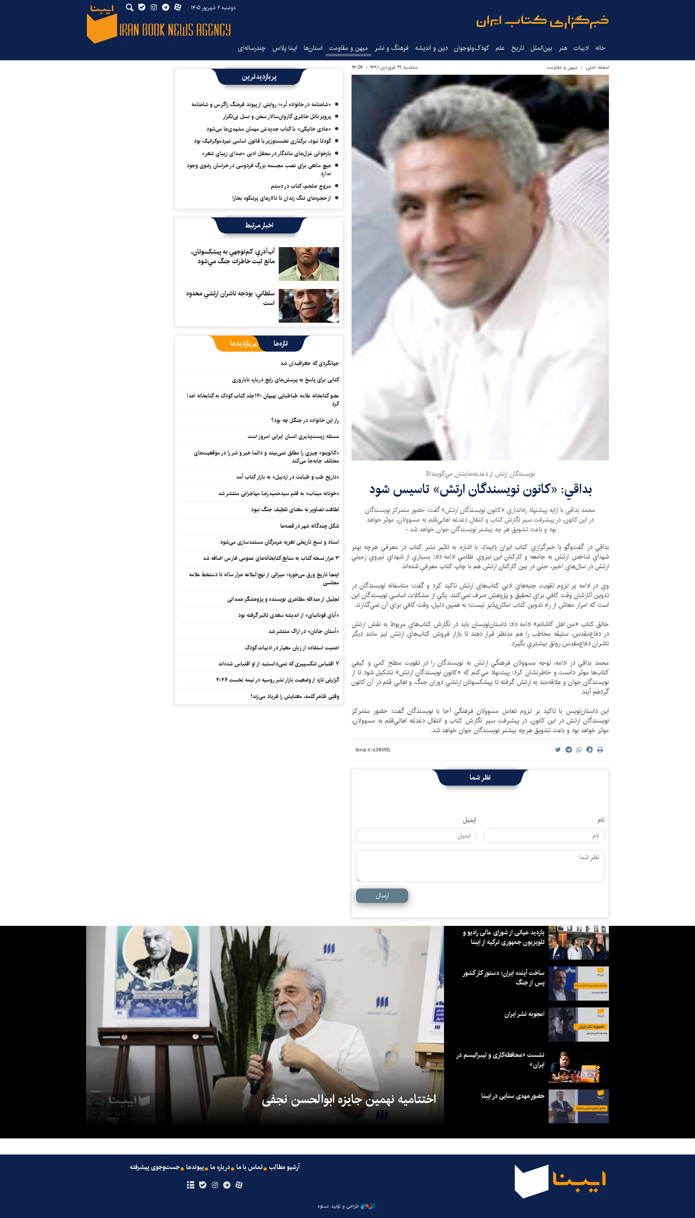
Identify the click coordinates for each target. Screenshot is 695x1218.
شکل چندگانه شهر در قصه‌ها (309, 526)
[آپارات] (239, 1185)
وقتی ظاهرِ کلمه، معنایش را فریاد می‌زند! (295, 696)
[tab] (280, 344)
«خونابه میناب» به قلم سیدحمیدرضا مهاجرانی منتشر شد (278, 493)
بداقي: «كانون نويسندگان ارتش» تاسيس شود (480, 489)
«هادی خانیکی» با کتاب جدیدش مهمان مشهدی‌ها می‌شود (268, 129)
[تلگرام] (227, 1185)
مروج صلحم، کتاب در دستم (301, 186)
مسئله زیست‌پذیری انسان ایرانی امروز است (293, 436)
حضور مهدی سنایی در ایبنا (513, 1096)
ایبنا (542, 22)
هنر (563, 48)
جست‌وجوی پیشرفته (155, 1167)
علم (500, 48)
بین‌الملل (541, 48)
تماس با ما (249, 1167)
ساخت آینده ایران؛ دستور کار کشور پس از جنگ (504, 978)
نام (601, 820)
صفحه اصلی (597, 67)
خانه (600, 48)
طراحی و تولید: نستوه (338, 1206)
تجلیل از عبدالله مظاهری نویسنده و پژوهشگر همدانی (283, 599)
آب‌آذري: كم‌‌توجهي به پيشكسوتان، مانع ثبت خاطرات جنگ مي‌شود (233, 256)
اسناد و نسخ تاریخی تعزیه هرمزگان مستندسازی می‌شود (279, 542)
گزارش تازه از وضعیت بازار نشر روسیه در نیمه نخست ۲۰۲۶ (277, 680)
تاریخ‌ (517, 48)
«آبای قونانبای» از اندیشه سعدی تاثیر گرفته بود (288, 615)
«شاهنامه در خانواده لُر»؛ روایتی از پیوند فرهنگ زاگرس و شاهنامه (261, 104)
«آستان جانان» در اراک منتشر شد (303, 631)
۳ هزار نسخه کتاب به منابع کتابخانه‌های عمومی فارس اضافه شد (271, 558)
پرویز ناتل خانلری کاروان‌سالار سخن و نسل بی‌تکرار (277, 116)
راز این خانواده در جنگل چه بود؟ (305, 420)
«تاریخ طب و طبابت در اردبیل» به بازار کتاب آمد (287, 477)
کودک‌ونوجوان (471, 48)
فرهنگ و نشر (391, 48)
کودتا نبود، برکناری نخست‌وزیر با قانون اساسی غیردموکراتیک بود (262, 141)
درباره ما (220, 1167)
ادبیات (581, 48)
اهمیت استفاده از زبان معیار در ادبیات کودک (292, 647)
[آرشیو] (190, 1185)
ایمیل (469, 820)
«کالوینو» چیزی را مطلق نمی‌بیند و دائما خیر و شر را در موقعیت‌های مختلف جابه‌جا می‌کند (266, 456)
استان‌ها (313, 48)
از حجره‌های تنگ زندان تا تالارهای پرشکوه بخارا (281, 198)
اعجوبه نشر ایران (524, 1014)
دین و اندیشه (431, 48)
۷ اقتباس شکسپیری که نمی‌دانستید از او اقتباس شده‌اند (278, 663)
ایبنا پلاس (284, 48)
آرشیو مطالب (284, 1167)
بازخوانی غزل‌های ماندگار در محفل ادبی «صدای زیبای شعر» (266, 153)
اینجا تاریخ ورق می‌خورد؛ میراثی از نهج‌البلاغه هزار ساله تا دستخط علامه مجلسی (264, 578)
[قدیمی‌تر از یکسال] (309, 264)
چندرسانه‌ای (252, 48)
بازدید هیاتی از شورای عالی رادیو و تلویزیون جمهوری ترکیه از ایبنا (504, 937)
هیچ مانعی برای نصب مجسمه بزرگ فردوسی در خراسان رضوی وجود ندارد (259, 169)
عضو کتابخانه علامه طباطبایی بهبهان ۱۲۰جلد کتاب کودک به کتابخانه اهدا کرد (263, 399)
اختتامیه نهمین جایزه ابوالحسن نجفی (349, 1099)
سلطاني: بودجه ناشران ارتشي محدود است (230, 298)
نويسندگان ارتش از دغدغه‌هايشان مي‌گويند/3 (480, 474)
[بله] (202, 1185)
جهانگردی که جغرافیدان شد (309, 363)
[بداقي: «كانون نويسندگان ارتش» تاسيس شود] (480, 268)
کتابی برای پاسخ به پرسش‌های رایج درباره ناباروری (285, 379)
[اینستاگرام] (215, 1185)
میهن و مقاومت (348, 48)
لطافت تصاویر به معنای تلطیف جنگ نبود (295, 509)
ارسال (382, 895)
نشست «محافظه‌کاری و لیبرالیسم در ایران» (501, 1060)
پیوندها (195, 1167)
